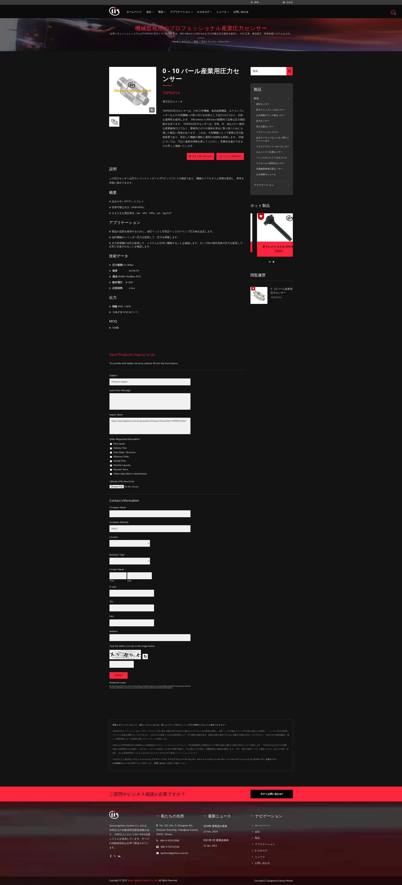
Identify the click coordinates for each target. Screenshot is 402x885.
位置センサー (271, 759)
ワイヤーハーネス (159, 759)
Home (175, 42)
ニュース (221, 11)
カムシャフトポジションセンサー (211, 759)
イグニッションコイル (267, 132)
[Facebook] (110, 856)
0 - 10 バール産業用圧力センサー (282, 290)
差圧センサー (262, 104)
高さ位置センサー (265, 126)
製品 (161, 11)
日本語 (289, 2)
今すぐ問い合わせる (202, 156)
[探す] (251, 2)
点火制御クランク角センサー (270, 115)
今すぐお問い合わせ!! (272, 794)
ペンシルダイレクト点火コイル (271, 157)
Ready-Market (286, 881)
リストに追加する (232, 156)
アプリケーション (180, 11)
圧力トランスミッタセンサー (215, 42)
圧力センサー (262, 121)
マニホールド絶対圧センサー (270, 163)
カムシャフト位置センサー (269, 152)
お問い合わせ (240, 11)
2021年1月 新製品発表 (216, 840)
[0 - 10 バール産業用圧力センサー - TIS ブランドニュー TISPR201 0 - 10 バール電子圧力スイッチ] (152, 110)
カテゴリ (186, 42)
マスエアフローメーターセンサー (272, 146)
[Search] (289, 71)
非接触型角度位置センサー (269, 169)
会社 (149, 11)
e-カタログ (203, 11)
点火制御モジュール (266, 174)
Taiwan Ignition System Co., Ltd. (142, 881)
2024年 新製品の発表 (215, 826)
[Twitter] (115, 856)
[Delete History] (253, 288)
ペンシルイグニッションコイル (239, 759)
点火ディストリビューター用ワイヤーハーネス (272, 139)
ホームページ (134, 11)
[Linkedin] (119, 856)
